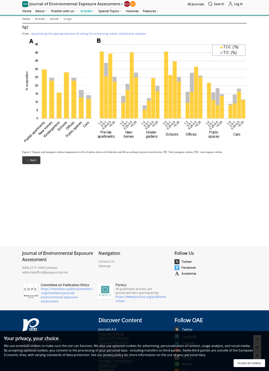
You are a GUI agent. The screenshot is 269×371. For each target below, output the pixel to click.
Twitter (186, 261)
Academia (188, 273)
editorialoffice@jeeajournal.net (45, 272)
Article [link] (54, 19)
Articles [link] (40, 19)
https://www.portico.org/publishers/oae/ (141, 299)
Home (26, 11)
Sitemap (104, 266)
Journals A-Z (107, 329)
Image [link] (68, 19)
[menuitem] (26, 11)
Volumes (132, 11)
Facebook (188, 267)
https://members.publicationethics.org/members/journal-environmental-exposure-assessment (67, 295)
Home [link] (26, 19)
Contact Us (106, 261)
